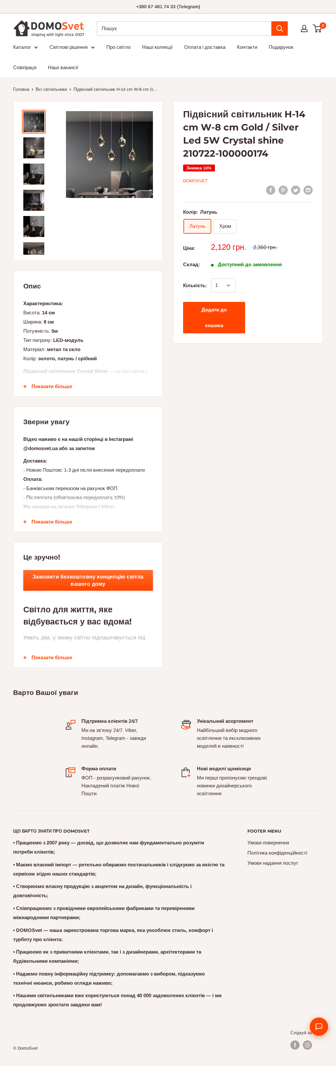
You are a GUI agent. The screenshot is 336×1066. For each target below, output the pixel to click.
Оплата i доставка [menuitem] (204, 47)
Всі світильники (51, 89)
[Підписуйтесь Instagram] (307, 1045)
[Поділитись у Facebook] (270, 190)
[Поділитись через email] (308, 190)
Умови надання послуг (272, 863)
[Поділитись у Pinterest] (283, 190)
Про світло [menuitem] (118, 47)
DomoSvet (195, 180)
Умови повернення (268, 842)
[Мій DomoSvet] (304, 28)
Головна (21, 89)
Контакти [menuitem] (247, 47)
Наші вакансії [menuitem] (63, 67)
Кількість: (195, 285)
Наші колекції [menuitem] (157, 47)
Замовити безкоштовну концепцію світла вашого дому (87, 580)
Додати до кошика (214, 317)
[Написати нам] (319, 1026)
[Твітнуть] (295, 190)
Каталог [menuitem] (22, 47)
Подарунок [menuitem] (281, 47)
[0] (317, 28)
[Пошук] (279, 28)
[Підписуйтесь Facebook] (295, 1045)
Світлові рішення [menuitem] (69, 47)
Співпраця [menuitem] (24, 67)
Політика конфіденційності (277, 853)
